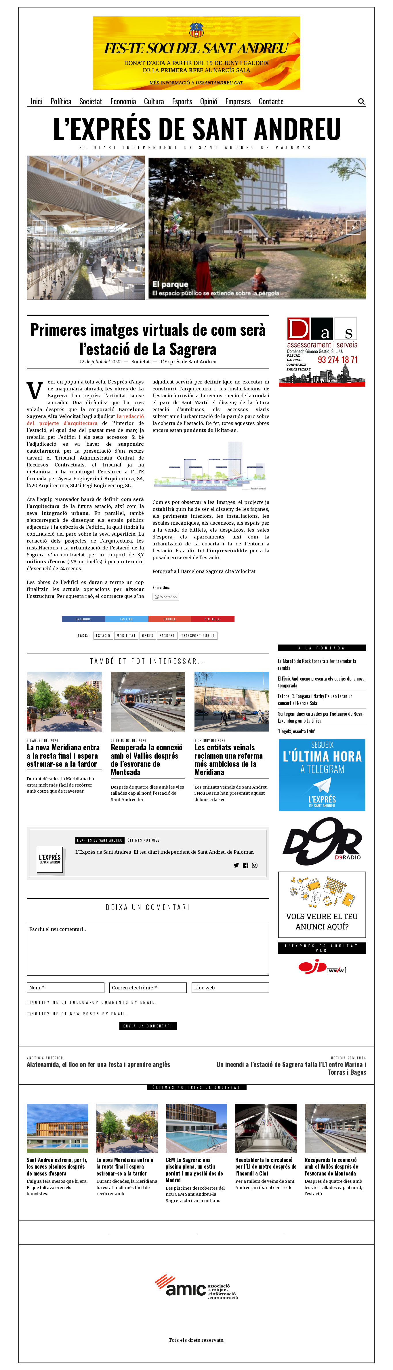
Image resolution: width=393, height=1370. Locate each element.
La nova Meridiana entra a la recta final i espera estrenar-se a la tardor (63, 755)
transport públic (198, 635)
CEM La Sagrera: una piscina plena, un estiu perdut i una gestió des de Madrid (194, 1170)
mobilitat (126, 635)
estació (103, 635)
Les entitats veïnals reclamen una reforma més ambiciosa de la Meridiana (228, 759)
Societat (140, 361)
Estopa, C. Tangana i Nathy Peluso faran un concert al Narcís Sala (315, 699)
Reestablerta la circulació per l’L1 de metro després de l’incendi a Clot (266, 1166)
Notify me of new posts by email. (80, 1013)
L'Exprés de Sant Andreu (189, 361)
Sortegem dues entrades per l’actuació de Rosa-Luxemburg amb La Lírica (321, 717)
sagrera (167, 635)
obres (147, 635)
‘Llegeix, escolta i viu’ (296, 731)
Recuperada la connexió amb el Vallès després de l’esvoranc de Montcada (146, 759)
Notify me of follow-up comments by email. (95, 1002)
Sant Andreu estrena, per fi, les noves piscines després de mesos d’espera (57, 1166)
